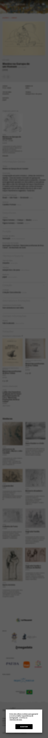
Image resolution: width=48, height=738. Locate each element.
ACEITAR (24, 727)
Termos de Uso (15, 720)
